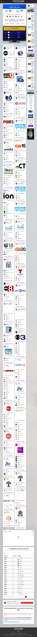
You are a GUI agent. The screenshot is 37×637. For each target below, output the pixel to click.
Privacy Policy (20, 633)
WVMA (5, 580)
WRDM (5, 584)
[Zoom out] (33, 534)
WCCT (5, 586)
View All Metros (30, 115)
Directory (12, 633)
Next (32, 596)
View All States (30, 117)
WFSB (5, 559)
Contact (25, 633)
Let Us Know (30, 126)
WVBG (5, 594)
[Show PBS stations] (21, 16)
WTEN (5, 565)
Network (19, 555)
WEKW (5, 567)
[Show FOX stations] (16, 16)
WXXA (5, 590)
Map (6, 531)
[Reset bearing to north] (33, 535)
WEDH (5, 592)
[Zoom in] (33, 533)
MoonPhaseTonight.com (31, 138)
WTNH (5, 563)
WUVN (5, 582)
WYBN (5, 573)
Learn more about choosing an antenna (12, 621)
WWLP (5, 588)
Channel (14, 555)
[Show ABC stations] (7, 16)
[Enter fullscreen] (33, 531)
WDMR (5, 571)
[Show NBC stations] (13, 16)
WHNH (5, 557)
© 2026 (18, 631)
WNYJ (5, 577)
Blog (16, 633)
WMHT (5, 578)
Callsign (6, 555)
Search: (5, 553)
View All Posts (30, 50)
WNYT (5, 569)
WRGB (5, 561)
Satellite (9, 531)
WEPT (5, 575)
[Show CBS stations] (10, 16)
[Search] (29, 6)
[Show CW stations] (19, 16)
